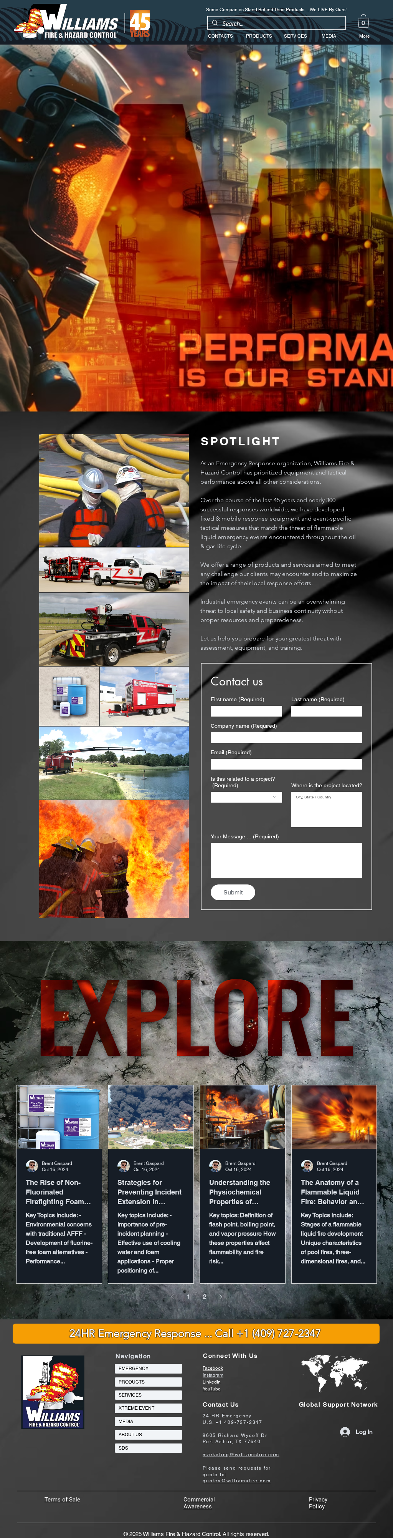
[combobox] (246, 797)
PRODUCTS (132, 1382)
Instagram (213, 1375)
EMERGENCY (134, 1368)
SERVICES (130, 1395)
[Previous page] (172, 1297)
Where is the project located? (326, 785)
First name (237, 699)
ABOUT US (130, 1434)
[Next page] (221, 1297)
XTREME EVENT (136, 1408)
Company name (244, 726)
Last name (318, 699)
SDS (123, 1448)
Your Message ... (245, 836)
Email (231, 752)
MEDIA (126, 1421)
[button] (363, 21)
